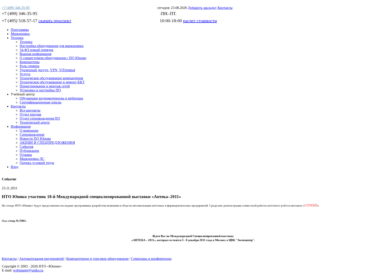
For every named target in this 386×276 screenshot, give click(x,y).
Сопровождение (32, 134)
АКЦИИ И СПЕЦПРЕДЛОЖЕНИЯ (47, 142)
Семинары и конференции (151, 259)
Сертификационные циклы (40, 102)
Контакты (18, 106)
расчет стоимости (200, 20)
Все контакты (30, 110)
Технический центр (35, 122)
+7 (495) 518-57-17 (19, 20)
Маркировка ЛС (32, 159)
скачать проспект (54, 20)
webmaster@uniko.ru (28, 270)
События (26, 147)
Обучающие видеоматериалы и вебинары (51, 98)
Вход (14, 167)
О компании (29, 130)
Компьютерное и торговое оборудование (97, 259)
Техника (17, 38)
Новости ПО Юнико (35, 138)
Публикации (29, 151)
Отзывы (26, 155)
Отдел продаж (30, 114)
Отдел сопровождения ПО (40, 118)
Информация (21, 126)
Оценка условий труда (37, 163)
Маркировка (20, 34)
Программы (20, 30)
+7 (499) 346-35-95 (19, 13)
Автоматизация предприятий (41, 259)
